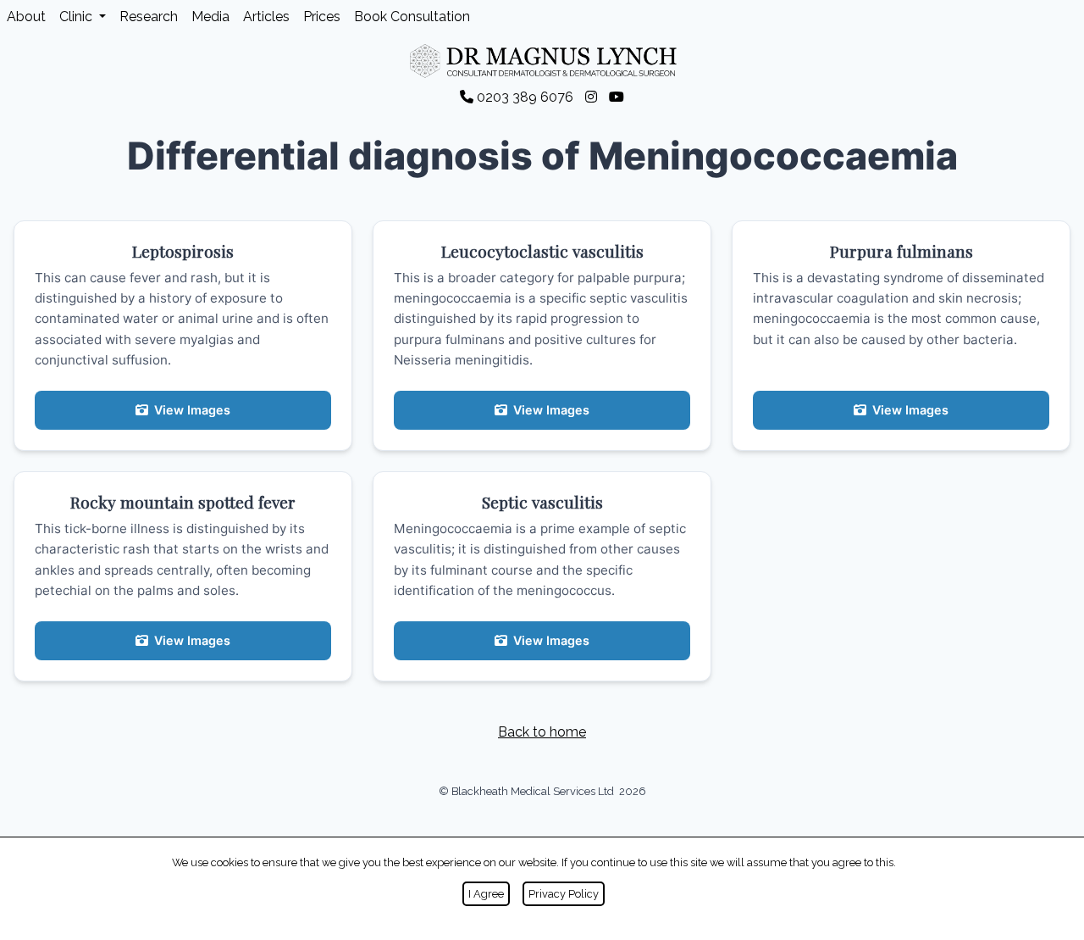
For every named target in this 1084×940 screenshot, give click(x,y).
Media (210, 16)
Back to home (542, 732)
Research (148, 16)
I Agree (486, 893)
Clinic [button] (77, 16)
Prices (321, 16)
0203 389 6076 (525, 97)
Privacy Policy (563, 893)
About (26, 16)
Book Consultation (412, 16)
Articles (266, 16)
